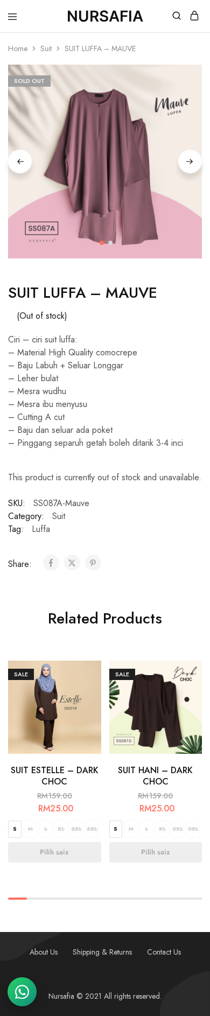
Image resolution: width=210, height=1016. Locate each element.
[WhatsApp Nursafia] (22, 991)
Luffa (41, 529)
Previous (20, 161)
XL (61, 829)
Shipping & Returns (102, 952)
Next (190, 161)
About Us (44, 952)
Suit (46, 48)
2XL (76, 829)
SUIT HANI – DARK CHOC (155, 776)
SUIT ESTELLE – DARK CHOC (55, 776)
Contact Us (164, 952)
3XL (92, 829)
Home (17, 48)
